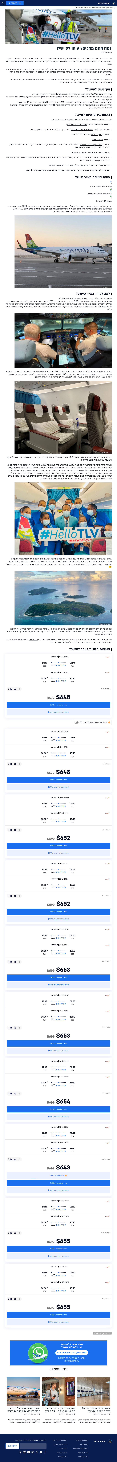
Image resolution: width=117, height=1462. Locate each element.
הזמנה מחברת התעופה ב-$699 (58, 712)
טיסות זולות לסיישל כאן (77, 124)
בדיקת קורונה (96, 134)
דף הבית (112, 8)
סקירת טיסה (97, 1333)
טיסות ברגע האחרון (81, 1440)
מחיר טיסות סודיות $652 (58, 846)
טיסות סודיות (103, 3)
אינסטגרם (33, 639)
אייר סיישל (107, 96)
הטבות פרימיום (83, 1452)
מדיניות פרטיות (62, 1452)
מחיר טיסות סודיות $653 (58, 977)
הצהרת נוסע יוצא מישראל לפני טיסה (87, 152)
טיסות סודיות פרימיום (60, 1440)
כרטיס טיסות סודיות (60, 1444)
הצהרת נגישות (62, 1457)
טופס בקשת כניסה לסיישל (91, 144)
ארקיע (109, 105)
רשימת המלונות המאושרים (82, 129)
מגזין (107, 8)
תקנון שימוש (63, 1448)
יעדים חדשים (107, 1333)
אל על (109, 102)
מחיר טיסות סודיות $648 (58, 705)
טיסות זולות (84, 1444)
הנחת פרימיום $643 (57, 1175)
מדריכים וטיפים (100, 8)
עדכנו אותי (12, 1446)
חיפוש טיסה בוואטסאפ (80, 1448)
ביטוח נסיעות (97, 139)
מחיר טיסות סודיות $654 (58, 1109)
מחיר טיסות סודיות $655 (58, 1183)
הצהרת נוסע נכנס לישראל (60, 165)
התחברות (13, 3)
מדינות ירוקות (77, 69)
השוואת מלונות (83, 1457)
